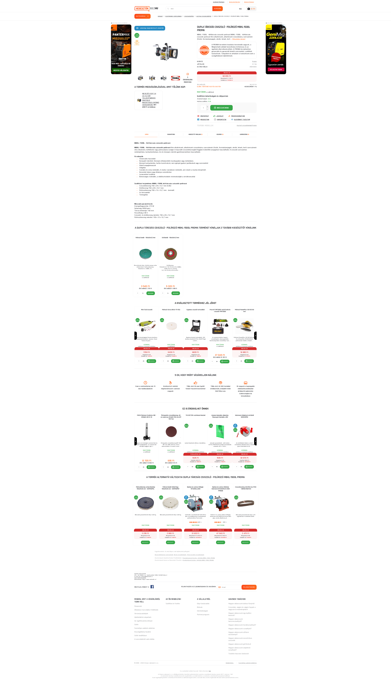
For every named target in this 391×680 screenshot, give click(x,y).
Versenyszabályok (141, 613)
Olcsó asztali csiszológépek (195, 554)
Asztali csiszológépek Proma (247, 125)
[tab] (220, 134)
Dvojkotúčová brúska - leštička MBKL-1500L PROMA (198, 560)
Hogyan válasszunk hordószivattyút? (242, 625)
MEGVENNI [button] (152, 361)
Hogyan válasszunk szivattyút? (240, 629)
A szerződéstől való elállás (144, 639)
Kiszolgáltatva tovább (142, 632)
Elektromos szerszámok (173, 16)
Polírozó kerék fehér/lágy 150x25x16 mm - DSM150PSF (170, 488)
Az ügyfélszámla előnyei (143, 621)
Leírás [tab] (146, 134)
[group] (146, 335)
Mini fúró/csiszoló (146, 310)
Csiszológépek (189, 16)
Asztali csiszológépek (203, 16)
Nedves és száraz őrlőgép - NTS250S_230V (195, 488)
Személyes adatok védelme (144, 628)
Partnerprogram (203, 614)
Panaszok (138, 606)
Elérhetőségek (218, 2)
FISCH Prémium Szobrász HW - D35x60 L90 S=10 (146, 416)
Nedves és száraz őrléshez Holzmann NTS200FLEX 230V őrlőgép (221, 489)
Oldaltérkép (230, 663)
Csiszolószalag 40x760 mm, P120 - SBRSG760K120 (245, 488)
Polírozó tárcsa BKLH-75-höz (171, 310)
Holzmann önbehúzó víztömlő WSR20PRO (244, 416)
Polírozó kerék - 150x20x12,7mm (145, 238)
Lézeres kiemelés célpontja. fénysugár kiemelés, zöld (220, 416)
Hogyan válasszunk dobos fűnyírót (241, 604)
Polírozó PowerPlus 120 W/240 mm (244, 311)
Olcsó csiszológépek (180, 554)
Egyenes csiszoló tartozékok (196, 310)
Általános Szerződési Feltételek (146, 610)
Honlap (160, 16)
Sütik (136, 624)
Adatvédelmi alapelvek (142, 617)
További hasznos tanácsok (238, 654)
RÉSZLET (145, 542)
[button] (151, 361)
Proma (254, 61)
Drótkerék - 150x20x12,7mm (170, 238)
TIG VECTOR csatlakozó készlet (195, 415)
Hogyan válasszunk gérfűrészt (239, 644)
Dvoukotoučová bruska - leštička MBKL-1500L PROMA (199, 558)
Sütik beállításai (140, 635)
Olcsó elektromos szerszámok (164, 554)
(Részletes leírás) (238, 39)
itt (210, 671)
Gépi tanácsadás (203, 604)
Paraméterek (171, 134)
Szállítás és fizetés (173, 604)
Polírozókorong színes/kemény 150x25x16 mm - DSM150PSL (145, 488)
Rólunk (200, 607)
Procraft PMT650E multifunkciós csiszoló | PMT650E (220, 311)
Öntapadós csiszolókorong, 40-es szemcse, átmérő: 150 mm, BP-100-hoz (171, 417)
